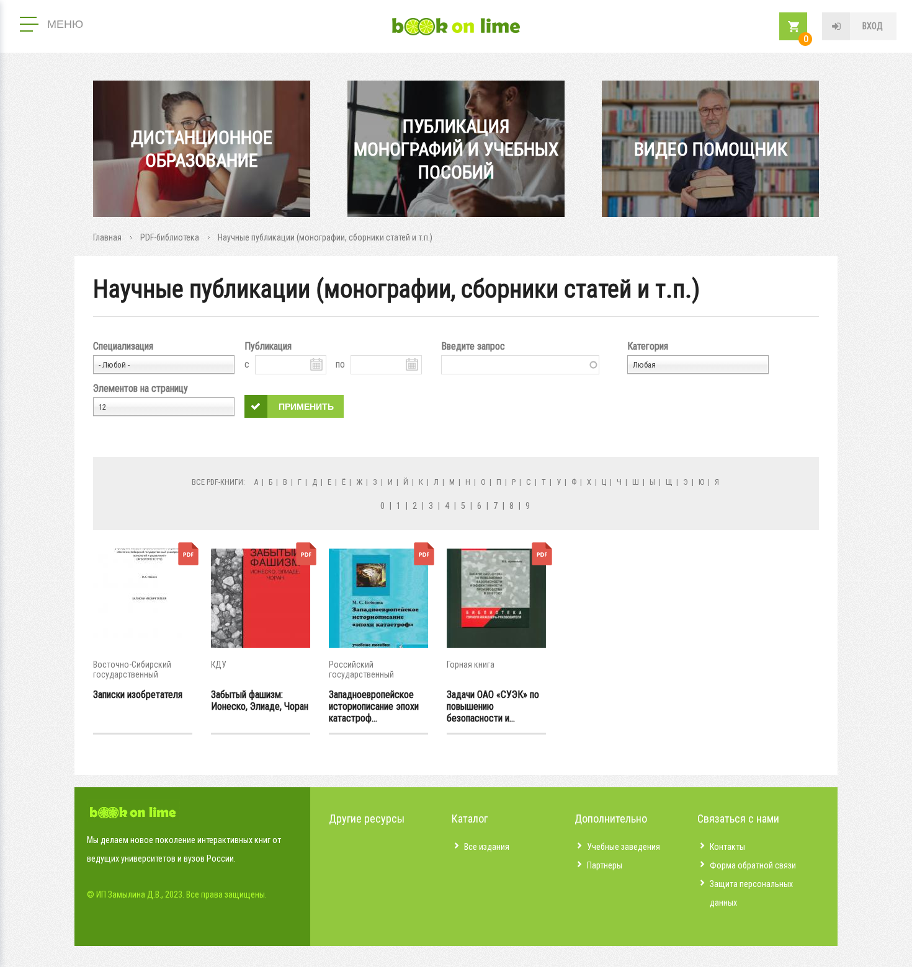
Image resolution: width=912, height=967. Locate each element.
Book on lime (456, 26)
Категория (647, 346)
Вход (872, 26)
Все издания (486, 847)
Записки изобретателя (137, 694)
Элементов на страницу (140, 388)
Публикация (268, 346)
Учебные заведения (623, 847)
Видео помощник (710, 149)
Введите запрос (473, 346)
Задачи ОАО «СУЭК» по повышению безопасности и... (493, 706)
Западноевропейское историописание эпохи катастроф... (374, 706)
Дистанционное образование (201, 148)
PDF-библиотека (169, 237)
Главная (107, 237)
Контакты (727, 847)
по (340, 364)
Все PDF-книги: (218, 482)
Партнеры (604, 865)
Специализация (123, 346)
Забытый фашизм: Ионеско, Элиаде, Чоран (259, 700)
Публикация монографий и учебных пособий (456, 149)
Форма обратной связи (753, 865)
